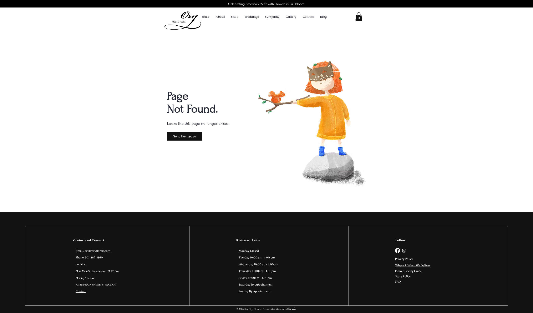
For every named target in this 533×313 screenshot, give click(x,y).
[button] (358, 16)
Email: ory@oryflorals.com (93, 250)
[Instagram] (404, 250)
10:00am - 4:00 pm (262, 257)
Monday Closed (249, 250)
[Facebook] (397, 250)
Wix (294, 309)
